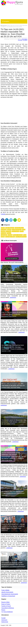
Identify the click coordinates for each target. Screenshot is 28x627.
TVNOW (3, 214)
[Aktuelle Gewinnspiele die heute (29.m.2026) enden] (12, 261)
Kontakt (3, 618)
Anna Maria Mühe (10, 236)
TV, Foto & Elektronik (7, 611)
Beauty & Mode (5, 602)
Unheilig (10, 235)
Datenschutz (4, 621)
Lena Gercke (15, 231)
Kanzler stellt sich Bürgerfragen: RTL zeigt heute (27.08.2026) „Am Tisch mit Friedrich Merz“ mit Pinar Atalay (13, 385)
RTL (26, 353)
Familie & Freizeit (6, 606)
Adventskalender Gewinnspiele (9, 594)
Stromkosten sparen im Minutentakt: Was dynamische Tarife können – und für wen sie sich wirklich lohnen (13, 422)
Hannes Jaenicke (17, 235)
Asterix (9, 229)
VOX (23, 39)
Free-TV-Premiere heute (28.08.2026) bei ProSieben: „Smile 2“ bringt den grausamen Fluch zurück (13, 314)
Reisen (3, 609)
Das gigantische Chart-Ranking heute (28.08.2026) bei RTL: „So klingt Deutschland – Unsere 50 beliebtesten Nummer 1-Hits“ (12, 348)
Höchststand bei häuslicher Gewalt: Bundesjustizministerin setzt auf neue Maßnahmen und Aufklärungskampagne (13, 564)
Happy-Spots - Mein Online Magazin (12, 3)
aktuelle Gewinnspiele (7, 592)
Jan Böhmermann (16, 229)
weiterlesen (13, 297)
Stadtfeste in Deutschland (8, 596)
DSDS (3, 227)
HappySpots (4, 25)
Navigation (5, 21)
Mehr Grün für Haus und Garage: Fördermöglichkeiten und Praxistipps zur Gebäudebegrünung (13, 277)
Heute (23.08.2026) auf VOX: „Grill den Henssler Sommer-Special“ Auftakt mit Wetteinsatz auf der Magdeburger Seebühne (13, 527)
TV (8, 25)
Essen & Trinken (5, 604)
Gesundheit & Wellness (7, 608)
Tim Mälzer (25, 40)
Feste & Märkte (5, 590)
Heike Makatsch (9, 227)
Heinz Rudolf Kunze (21, 236)
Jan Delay (8, 231)
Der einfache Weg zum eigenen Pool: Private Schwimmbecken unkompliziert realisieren (12, 493)
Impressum (4, 620)
